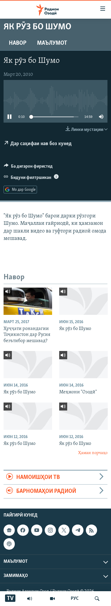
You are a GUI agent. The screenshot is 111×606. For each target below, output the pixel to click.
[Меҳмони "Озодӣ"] (83, 364)
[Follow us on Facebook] (22, 530)
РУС (75, 598)
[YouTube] (52, 598)
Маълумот (52, 43)
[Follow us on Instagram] (50, 530)
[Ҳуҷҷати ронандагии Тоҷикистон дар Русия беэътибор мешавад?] (28, 301)
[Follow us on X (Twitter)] (64, 530)
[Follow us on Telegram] (77, 530)
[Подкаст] (9, 544)
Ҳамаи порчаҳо (92, 453)
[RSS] (91, 530)
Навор (17, 43)
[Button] (28, 167)
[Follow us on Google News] (9, 530)
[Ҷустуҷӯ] (97, 598)
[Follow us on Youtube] (36, 530)
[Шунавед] (29, 598)
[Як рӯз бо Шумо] (83, 301)
